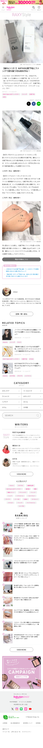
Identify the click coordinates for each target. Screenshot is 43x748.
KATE (4, 97)
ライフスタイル (31, 503)
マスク (19, 342)
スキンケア (5, 391)
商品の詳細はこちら (21, 259)
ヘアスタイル (19, 496)
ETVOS (31, 359)
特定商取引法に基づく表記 (21, 704)
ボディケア (27, 396)
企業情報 (5, 723)
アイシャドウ (22, 492)
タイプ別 (21, 506)
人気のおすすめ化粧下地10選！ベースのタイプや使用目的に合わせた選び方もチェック (22, 270)
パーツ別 (17, 499)
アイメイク (5, 396)
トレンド (33, 492)
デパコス (10, 503)
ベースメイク (12, 92)
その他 (25, 407)
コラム (4, 407)
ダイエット (35, 499)
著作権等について (27, 723)
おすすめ (12, 376)
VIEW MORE (21, 474)
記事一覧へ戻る (21, 314)
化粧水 (25, 499)
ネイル (25, 402)
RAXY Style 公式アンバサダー (11, 94)
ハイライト (28, 376)
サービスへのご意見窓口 (25, 701)
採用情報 (38, 723)
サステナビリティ (26, 731)
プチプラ (19, 376)
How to (5, 342)
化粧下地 (31, 94)
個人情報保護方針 (15, 723)
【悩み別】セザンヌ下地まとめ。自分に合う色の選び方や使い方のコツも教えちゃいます (22, 275)
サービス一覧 (6, 731)
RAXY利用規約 (13, 701)
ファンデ (24, 94)
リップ (10, 496)
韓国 (35, 489)
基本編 (27, 489)
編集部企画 (30, 485)
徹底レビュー (11, 492)
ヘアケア (5, 402)
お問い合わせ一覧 (15, 731)
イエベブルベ (31, 496)
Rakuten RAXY (11, 8)
